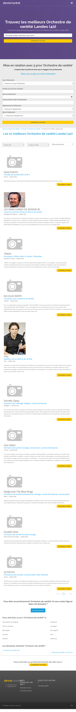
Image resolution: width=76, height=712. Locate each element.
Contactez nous (12, 685)
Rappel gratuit (11, 686)
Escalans (5, 634)
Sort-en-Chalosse (7, 626)
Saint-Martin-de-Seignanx (10, 622)
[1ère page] (57, 594)
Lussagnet (53, 626)
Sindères (5, 639)
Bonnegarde (54, 630)
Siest (51, 634)
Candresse (53, 639)
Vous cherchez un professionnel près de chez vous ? (38, 663)
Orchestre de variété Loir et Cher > (62, 652)
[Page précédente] (59, 594)
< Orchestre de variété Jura (10, 650)
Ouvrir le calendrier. (71, 97)
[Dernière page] (71, 594)
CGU (71, 705)
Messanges (6, 630)
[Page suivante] (69, 594)
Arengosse (53, 622)
